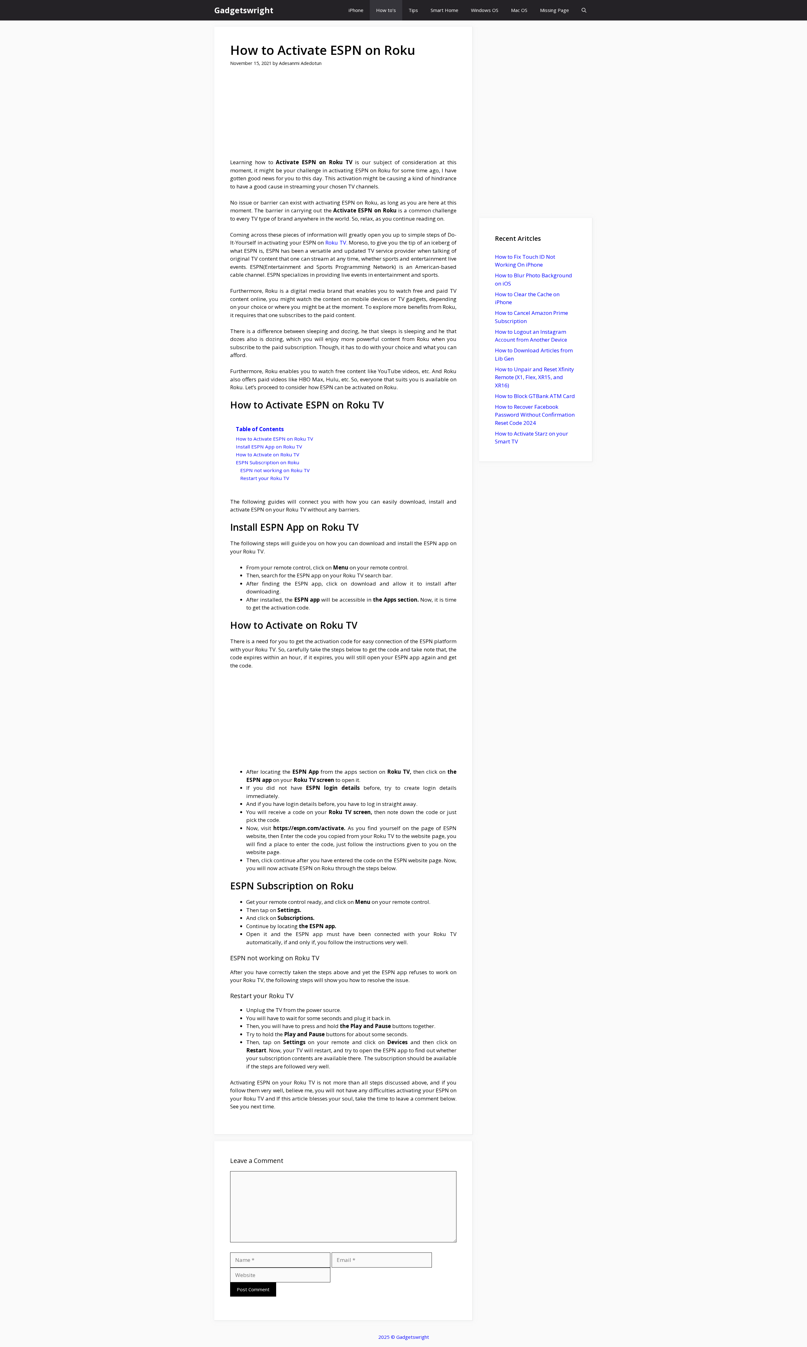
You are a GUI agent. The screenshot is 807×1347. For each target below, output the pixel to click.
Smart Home (444, 10)
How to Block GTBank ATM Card (535, 396)
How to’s (386, 10)
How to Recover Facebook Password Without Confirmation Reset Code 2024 (535, 414)
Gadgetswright (243, 10)
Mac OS (519, 10)
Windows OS (484, 10)
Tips (413, 10)
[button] (584, 10)
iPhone (356, 10)
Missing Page (554, 10)
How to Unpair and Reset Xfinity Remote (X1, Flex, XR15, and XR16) (534, 377)
